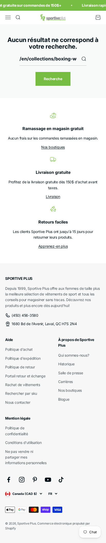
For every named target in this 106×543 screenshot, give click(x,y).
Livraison (53, 196)
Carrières (65, 381)
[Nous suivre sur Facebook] (8, 479)
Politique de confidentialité (16, 431)
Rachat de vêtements (22, 384)
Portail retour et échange (25, 376)
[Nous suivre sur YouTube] (48, 479)
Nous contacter (17, 402)
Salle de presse (70, 373)
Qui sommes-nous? (73, 355)
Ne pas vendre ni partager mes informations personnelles (26, 457)
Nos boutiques (53, 147)
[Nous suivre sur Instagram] (21, 479)
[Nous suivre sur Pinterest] (34, 479)
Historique (66, 364)
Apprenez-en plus (53, 246)
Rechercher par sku (21, 393)
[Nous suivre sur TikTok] (61, 479)
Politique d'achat (18, 349)
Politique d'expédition (22, 358)
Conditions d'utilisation (23, 442)
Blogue (63, 399)
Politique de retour (20, 367)
